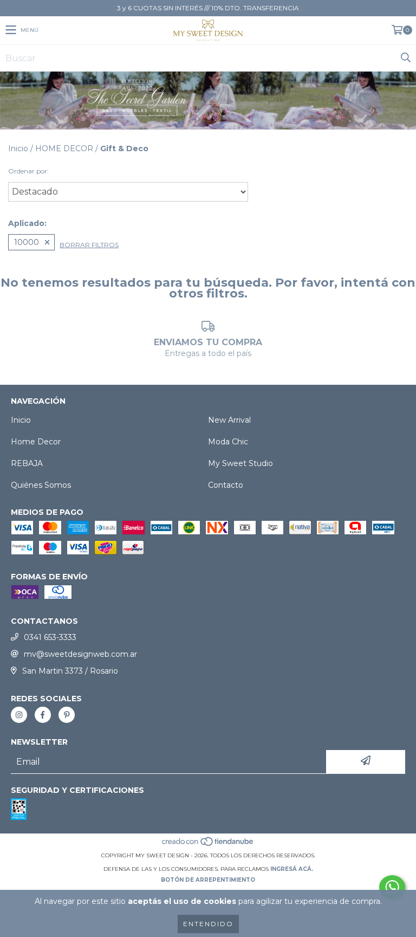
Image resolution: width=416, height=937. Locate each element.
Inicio (18, 148)
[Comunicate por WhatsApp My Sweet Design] (392, 887)
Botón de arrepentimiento (208, 879)
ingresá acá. (291, 869)
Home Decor (36, 442)
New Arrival (229, 420)
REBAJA (27, 463)
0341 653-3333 (50, 637)
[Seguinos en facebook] (43, 715)
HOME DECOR (64, 148)
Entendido (208, 924)
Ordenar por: (28, 171)
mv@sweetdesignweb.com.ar (80, 654)
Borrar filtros (89, 245)
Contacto (225, 485)
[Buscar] (405, 58)
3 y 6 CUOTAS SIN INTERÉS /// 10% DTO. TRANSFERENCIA (208, 8)
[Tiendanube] (208, 844)
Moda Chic (228, 442)
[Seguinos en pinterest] (66, 715)
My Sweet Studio (240, 463)
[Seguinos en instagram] (19, 715)
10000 (26, 242)
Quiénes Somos (41, 485)
